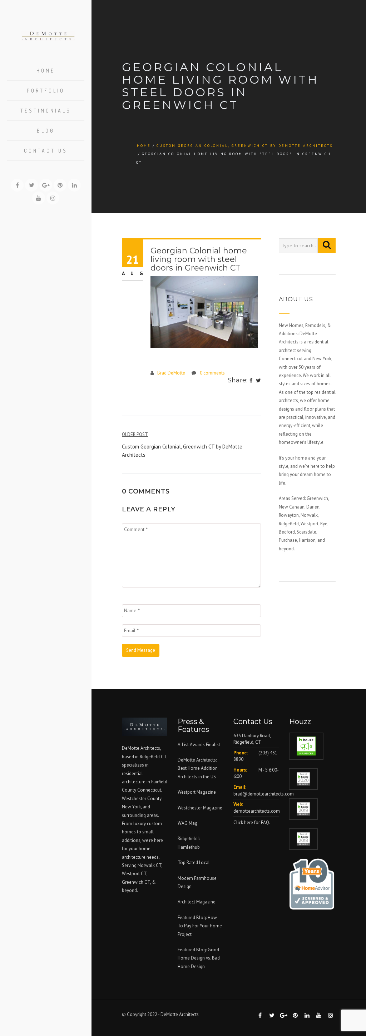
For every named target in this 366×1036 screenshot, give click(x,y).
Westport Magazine (197, 792)
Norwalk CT (150, 865)
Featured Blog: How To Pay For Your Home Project (200, 925)
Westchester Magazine (200, 808)
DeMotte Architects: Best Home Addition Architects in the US (198, 768)
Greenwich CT (136, 882)
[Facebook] (251, 381)
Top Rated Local (194, 862)
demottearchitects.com (256, 811)
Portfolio (46, 91)
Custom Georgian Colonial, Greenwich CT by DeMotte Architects (245, 145)
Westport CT (134, 874)
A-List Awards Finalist (199, 745)
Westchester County (142, 798)
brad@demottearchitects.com (263, 794)
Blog (46, 131)
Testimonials (45, 111)
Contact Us (46, 151)
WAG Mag (187, 823)
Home (45, 71)
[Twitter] (258, 381)
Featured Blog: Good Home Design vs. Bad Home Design (199, 958)
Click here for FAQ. (251, 822)
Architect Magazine (197, 902)
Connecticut (149, 790)
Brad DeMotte (171, 373)
